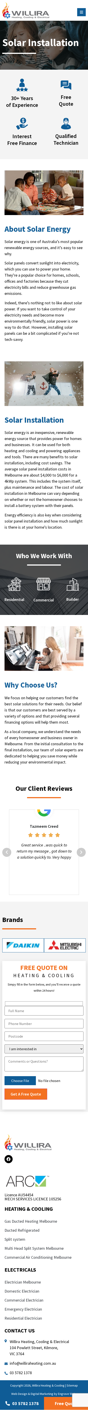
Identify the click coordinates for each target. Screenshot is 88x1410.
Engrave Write (67, 1394)
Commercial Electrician (24, 1300)
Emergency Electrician (24, 1309)
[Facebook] (9, 1159)
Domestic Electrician (22, 1291)
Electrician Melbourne (23, 1282)
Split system (15, 1239)
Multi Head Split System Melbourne (34, 1248)
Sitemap (72, 1385)
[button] (6, 852)
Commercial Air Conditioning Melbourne (38, 1257)
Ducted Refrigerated (22, 1230)
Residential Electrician (24, 1318)
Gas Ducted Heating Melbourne (31, 1221)
